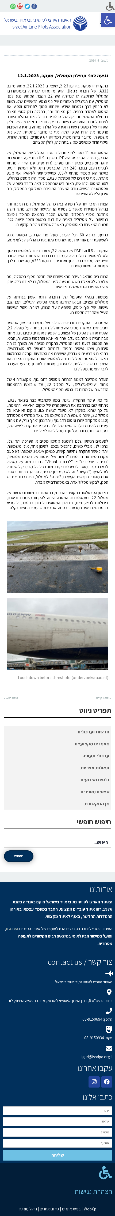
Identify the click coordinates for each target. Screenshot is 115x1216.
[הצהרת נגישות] (105, 1172)
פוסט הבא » (11, 698)
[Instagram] (94, 1082)
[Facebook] (106, 1082)
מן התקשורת (97, 804)
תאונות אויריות (94, 768)
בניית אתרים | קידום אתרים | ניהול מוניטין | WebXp (57, 1209)
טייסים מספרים (95, 792)
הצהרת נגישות (93, 1191)
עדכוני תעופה (95, 756)
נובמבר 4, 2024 (98, 60)
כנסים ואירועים (95, 780)
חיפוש (19, 856)
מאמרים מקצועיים (92, 744)
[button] (108, 20)
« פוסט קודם (103, 698)
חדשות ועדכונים (93, 732)
